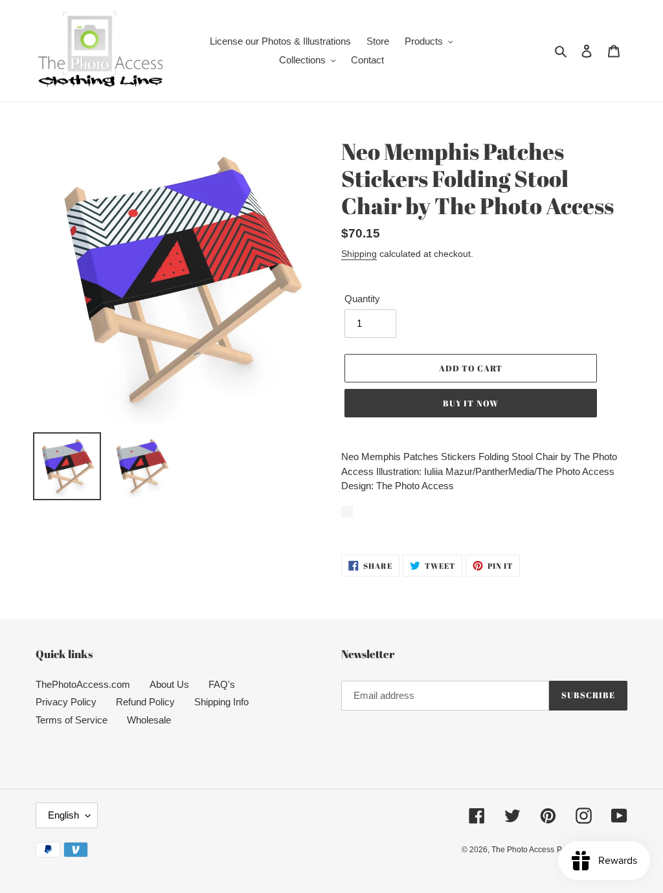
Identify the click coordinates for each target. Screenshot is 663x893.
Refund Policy (145, 701)
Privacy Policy (66, 701)
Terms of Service (71, 719)
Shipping (359, 253)
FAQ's (221, 684)
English (63, 815)
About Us (169, 684)
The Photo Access (522, 849)
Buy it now (470, 403)
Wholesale (149, 719)
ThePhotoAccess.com (83, 684)
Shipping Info (221, 701)
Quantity (362, 298)
